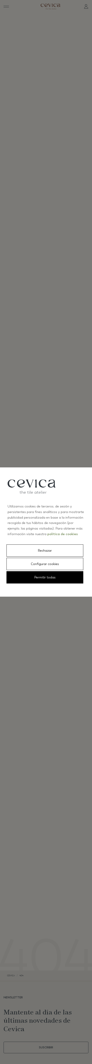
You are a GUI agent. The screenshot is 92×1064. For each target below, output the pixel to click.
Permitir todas (45, 577)
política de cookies (62, 534)
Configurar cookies (45, 564)
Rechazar (45, 550)
